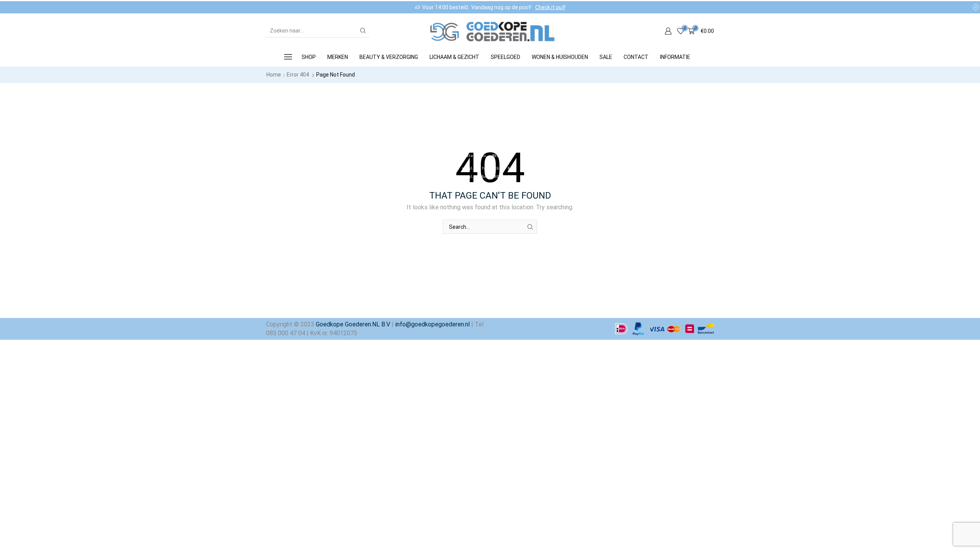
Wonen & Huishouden (560, 57)
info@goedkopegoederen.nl (432, 324)
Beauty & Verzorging (388, 57)
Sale (605, 57)
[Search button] (362, 30)
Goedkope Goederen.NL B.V (353, 324)
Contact (636, 57)
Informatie (675, 57)
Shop (309, 57)
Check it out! (550, 7)
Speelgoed (505, 57)
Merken (337, 57)
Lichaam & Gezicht (454, 57)
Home (273, 75)
